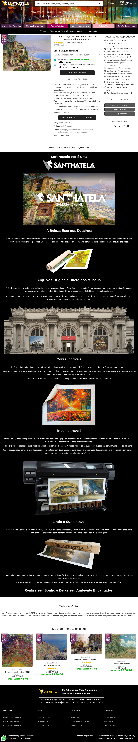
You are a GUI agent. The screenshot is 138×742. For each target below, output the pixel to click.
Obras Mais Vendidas (11, 26)
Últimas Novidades (34, 26)
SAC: (19, 736)
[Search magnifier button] (100, 3)
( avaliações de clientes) (73, 43)
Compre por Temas (67, 12)
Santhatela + (86, 12)
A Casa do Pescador (52, 665)
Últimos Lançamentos (12, 725)
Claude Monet (17, 670)
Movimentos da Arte (80, 26)
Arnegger (63, 130)
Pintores (51, 12)
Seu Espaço (101, 12)
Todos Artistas (57, 26)
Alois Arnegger (66, 126)
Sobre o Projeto (110, 717)
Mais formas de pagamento (68, 67)
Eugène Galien (86, 657)
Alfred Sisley (120, 661)
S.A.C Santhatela (43, 725)
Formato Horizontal (85, 130)
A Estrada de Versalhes (120, 664)
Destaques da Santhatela (13, 717)
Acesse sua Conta (44, 717)
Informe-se (108, 721)
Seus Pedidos (42, 721)
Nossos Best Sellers (11, 721)
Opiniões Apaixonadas (80, 721)
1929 (67, 136)
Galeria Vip (103, 26)
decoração (72, 130)
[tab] (51, 147)
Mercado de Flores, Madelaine (86, 659)
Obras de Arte (37, 12)
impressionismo (60, 132)
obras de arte (72, 132)
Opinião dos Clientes (126, 26)
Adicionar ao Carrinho (78, 73)
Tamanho (73, 51)
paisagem (83, 132)
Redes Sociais (76, 725)
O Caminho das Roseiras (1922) (17, 672)
